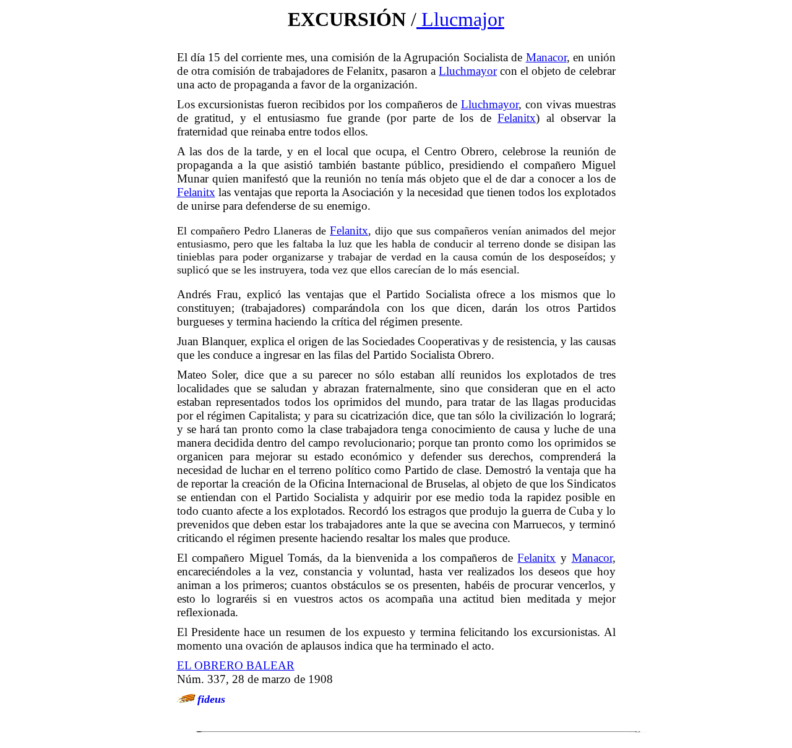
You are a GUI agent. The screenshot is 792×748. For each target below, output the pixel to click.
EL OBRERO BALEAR (236, 665)
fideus (211, 699)
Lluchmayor (468, 70)
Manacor (546, 57)
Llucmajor (460, 19)
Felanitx (516, 117)
